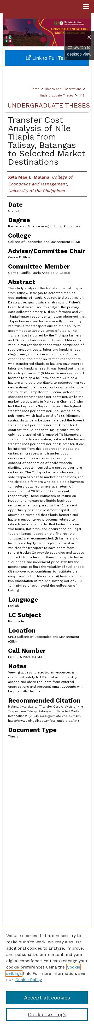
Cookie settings (47, 1014)
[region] (47, 976)
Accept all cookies (47, 997)
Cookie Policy (28, 979)
